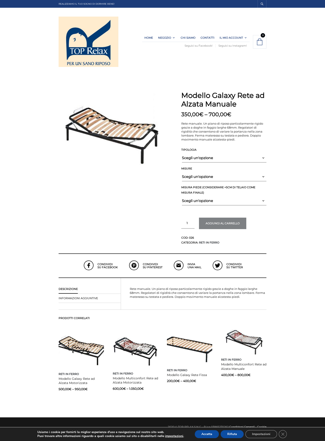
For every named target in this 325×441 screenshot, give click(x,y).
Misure (186, 168)
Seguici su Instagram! (232, 45)
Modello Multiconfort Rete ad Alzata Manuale (243, 366)
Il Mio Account (231, 37)
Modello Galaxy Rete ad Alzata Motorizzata (77, 381)
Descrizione (68, 289)
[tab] (90, 289)
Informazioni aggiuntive (78, 298)
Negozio (164, 37)
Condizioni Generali (242, 426)
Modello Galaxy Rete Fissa (187, 375)
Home (148, 37)
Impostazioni (261, 434)
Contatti (207, 37)
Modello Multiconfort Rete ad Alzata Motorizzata (135, 380)
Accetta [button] (206, 434)
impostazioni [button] (174, 436)
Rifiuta (232, 434)
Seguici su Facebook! (198, 45)
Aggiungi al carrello (223, 223)
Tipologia (189, 149)
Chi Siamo (188, 37)
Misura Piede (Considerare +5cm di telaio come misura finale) (218, 190)
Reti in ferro (209, 242)
